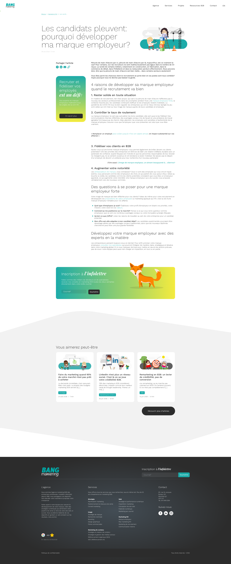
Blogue (43, 14)
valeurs (119, 208)
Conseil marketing (94, 506)
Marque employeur (125, 519)
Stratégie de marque (95, 514)
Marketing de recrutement (127, 524)
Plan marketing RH (125, 522)
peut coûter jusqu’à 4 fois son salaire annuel (130, 134)
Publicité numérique (125, 509)
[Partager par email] (65, 67)
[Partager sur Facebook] (57, 67)
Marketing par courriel (126, 511)
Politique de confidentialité (50, 553)
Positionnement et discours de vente (100, 504)
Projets (181, 6)
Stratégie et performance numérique (131, 501)
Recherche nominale (95, 517)
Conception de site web (127, 506)
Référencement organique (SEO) (99, 537)
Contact (213, 6)
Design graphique (94, 522)
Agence (156, 6)
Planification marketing (96, 501)
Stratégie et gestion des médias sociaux (101, 535)
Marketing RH (52, 14)
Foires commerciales (95, 524)
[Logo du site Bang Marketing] (10, 5)
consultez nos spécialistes (111, 245)
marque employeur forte (163, 101)
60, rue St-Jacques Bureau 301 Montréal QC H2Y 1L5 (164, 495)
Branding (91, 519)
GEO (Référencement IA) (96, 539)
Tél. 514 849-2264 (164, 500)
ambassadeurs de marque (105, 172)
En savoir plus (71, 116)
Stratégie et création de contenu (99, 532)
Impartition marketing (126, 504)
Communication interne (127, 527)
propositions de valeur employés (118, 199)
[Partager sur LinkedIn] (61, 67)
